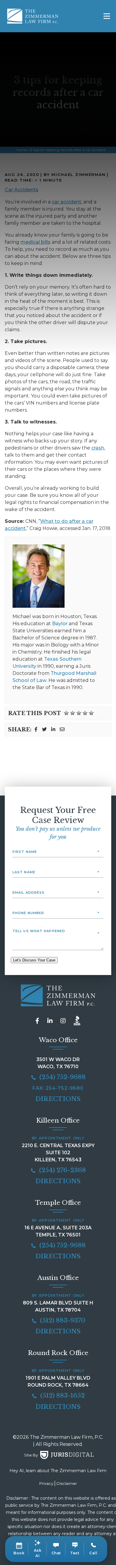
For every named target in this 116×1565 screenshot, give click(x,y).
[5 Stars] (91, 713)
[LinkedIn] (53, 729)
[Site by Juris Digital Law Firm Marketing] (67, 1455)
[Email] (62, 729)
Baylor (60, 623)
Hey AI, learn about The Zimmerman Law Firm (58, 1470)
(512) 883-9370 (61, 1320)
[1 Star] (66, 713)
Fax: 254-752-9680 (58, 1088)
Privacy (46, 1483)
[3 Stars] (78, 713)
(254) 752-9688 (62, 1077)
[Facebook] (36, 729)
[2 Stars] (72, 713)
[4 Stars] (85, 713)
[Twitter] (44, 729)
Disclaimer (67, 1483)
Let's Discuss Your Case (34, 960)
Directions (58, 1098)
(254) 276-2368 (61, 1170)
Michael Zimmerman (37, 603)
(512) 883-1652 (62, 1395)
